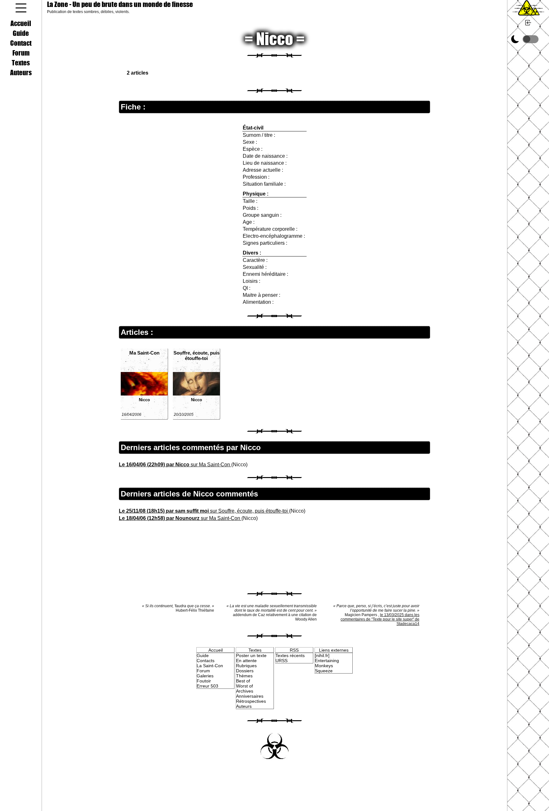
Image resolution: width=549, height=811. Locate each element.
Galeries (205, 675)
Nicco (144, 399)
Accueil (20, 23)
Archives (244, 691)
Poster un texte (251, 655)
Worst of (244, 685)
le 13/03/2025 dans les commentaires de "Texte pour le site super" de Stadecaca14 (380, 619)
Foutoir (204, 680)
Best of (243, 680)
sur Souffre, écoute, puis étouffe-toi (204, 511)
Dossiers (245, 670)
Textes (21, 62)
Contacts (205, 660)
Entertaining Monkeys (327, 663)
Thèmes (244, 675)
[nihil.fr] (322, 655)
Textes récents (290, 655)
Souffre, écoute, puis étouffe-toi (196, 355)
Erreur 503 (207, 685)
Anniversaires (249, 696)
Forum (21, 53)
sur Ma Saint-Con (175, 464)
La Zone (120, 4)
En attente (246, 660)
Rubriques (246, 665)
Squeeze (324, 670)
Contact (20, 43)
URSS (281, 660)
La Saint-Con (210, 665)
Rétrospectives (251, 701)
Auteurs (21, 72)
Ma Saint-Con (144, 353)
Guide (21, 33)
